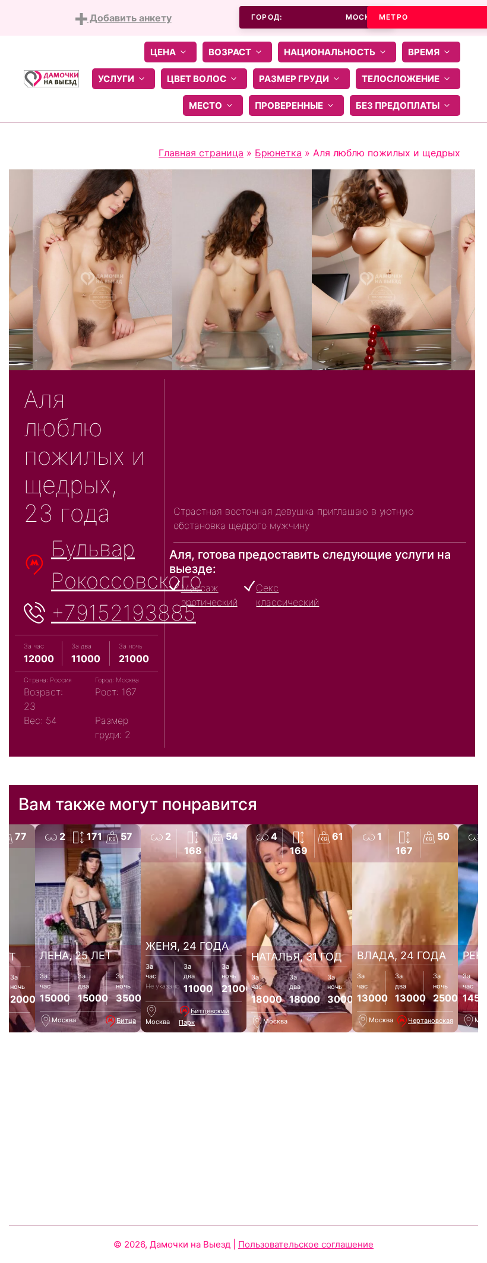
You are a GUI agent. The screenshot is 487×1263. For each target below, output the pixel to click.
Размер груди (294, 78)
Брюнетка (278, 153)
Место (205, 105)
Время (423, 52)
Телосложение (400, 78)
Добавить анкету (129, 18)
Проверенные (289, 105)
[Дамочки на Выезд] (51, 78)
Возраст (229, 52)
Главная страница (201, 153)
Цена (163, 52)
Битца (126, 1020)
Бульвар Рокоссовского (126, 565)
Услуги (116, 78)
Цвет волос (196, 78)
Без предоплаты (397, 105)
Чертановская (430, 1020)
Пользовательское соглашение (306, 1244)
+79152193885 (123, 613)
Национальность (329, 52)
